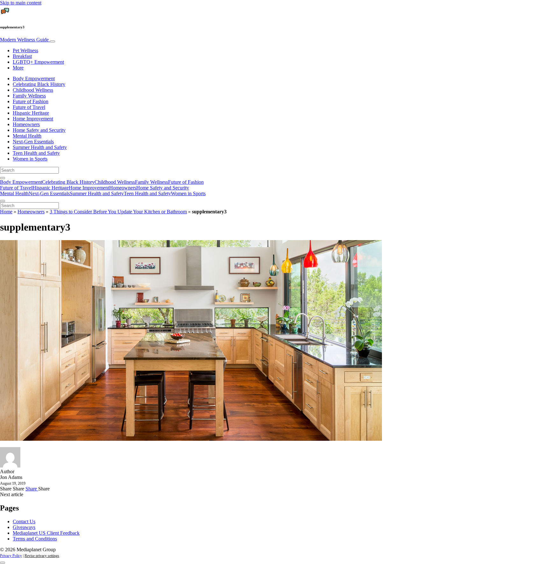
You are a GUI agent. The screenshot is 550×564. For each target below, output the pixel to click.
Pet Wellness (25, 50)
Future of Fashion (30, 101)
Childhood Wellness (33, 90)
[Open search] (2, 178)
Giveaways (24, 527)
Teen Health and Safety (36, 153)
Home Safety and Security (39, 130)
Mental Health (27, 136)
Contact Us (24, 521)
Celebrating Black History (39, 84)
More (18, 67)
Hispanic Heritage (31, 113)
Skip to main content (20, 2)
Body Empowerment (34, 78)
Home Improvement (33, 118)
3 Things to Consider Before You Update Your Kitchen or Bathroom (118, 211)
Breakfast (22, 56)
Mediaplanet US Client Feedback (46, 533)
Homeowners (26, 124)
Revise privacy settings (42, 555)
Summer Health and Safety (40, 147)
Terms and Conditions (35, 538)
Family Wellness (29, 95)
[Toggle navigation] (52, 41)
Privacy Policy (11, 555)
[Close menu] (2, 201)
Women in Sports (30, 158)
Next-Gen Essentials (33, 141)
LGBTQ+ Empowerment (38, 62)
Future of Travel (29, 107)
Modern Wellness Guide (25, 39)
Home (6, 211)
